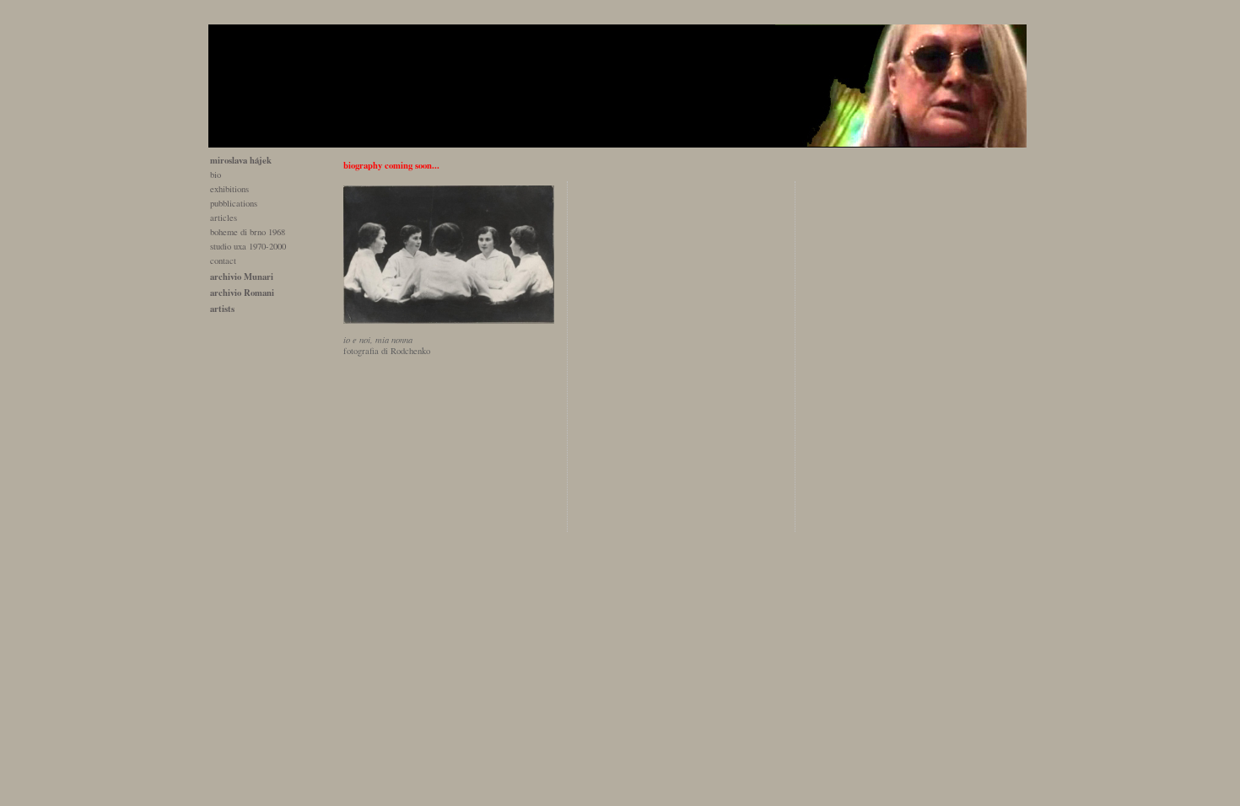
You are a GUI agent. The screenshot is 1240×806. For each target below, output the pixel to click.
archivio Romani (242, 292)
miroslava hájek (241, 160)
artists (222, 308)
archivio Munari (241, 276)
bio (215, 174)
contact (223, 260)
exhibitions (229, 189)
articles (223, 217)
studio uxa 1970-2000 (248, 246)
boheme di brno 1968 (247, 232)
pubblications (233, 203)
